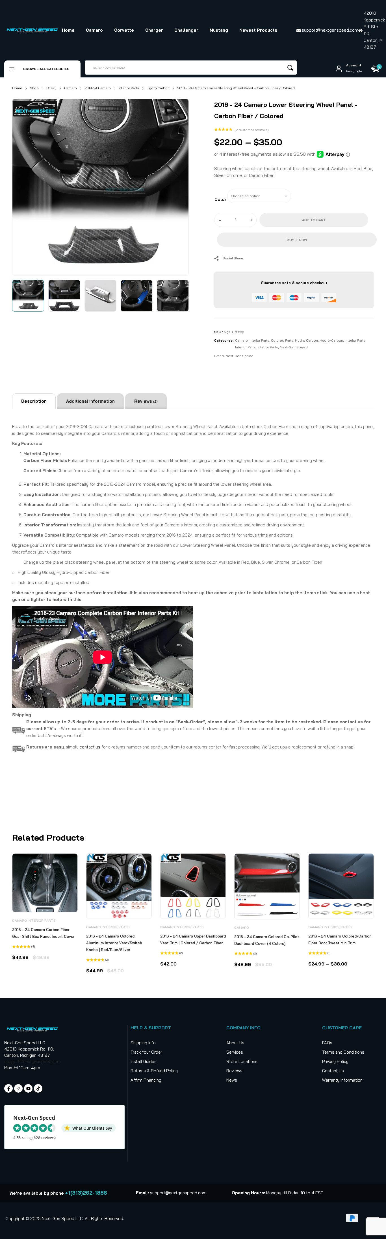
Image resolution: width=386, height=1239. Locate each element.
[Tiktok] (38, 1088)
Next (178, 186)
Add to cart (314, 220)
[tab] (34, 401)
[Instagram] (18, 1088)
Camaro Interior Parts (252, 340)
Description (34, 401)
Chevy (51, 88)
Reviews (146, 401)
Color (220, 199)
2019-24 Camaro (97, 88)
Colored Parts (282, 340)
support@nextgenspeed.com (32, 1061)
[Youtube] (28, 1088)
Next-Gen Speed (294, 347)
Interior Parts (128, 88)
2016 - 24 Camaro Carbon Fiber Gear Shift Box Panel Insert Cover (43, 933)
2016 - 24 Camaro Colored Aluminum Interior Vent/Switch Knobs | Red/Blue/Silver (114, 943)
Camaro (70, 88)
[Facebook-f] (8, 1088)
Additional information (90, 401)
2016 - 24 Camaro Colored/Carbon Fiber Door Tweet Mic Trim (340, 939)
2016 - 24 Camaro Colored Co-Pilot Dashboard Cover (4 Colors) (266, 940)
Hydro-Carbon (331, 340)
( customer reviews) (252, 130)
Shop (34, 88)
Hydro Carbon (158, 88)
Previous (23, 186)
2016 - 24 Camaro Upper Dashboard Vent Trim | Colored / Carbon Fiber (193, 939)
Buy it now (297, 240)
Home (17, 88)
